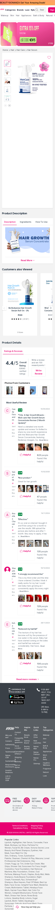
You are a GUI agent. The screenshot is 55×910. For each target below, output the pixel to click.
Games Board (27, 742)
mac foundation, (20, 871)
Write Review (38, 372)
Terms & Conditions (20, 826)
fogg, (13, 863)
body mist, (39, 874)
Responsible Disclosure (10, 766)
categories (10, 10)
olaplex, (31, 874)
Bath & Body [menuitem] (38, 15)
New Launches (37, 742)
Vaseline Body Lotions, (22, 898)
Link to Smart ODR (8, 778)
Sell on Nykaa (17, 766)
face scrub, (15, 885)
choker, (31, 871)
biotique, (14, 845)
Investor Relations (9, 771)
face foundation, (22, 869)
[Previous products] (4, 308)
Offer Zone (36, 736)
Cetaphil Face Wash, (30, 885)
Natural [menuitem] (49, 15)
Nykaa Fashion (37, 753)
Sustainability (10, 761)
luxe (27, 10)
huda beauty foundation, (25, 877)
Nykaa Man (36, 747)
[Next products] (51, 308)
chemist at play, (28, 858)
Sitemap (37, 764)
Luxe (45, 776)
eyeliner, (34, 850)
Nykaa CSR (7, 756)
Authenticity (10, 745)
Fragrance (47, 769)
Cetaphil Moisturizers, (21, 893)
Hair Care (20, 50)
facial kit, (16, 848)
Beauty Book (27, 736)
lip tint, (20, 863)
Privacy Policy (36, 828)
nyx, (23, 879)
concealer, (38, 842)
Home (5, 50)
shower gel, (16, 866)
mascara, (39, 858)
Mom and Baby (45, 757)
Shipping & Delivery (18, 759)
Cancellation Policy (20, 828)
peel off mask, (32, 882)
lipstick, (8, 842)
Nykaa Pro (36, 759)
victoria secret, (37, 848)
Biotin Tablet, (18, 901)
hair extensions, (24, 861)
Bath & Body (45, 747)
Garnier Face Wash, (18, 890)
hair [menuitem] (17, 15)
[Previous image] (5, 105)
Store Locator (18, 747)
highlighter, (17, 842)
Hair (12, 50)
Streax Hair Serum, (18, 895)
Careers (8, 741)
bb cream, (25, 848)
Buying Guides (27, 747)
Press (7, 748)
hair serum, (28, 842)
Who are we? (8, 736)
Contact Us (18, 733)
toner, (21, 856)
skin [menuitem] (12, 15)
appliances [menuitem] (26, 15)
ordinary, (13, 856)
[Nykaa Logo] (2, 9)
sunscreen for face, (31, 866)
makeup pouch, (20, 874)
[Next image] (9, 105)
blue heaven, (20, 882)
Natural (46, 772)
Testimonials (10, 752)
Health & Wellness (46, 764)
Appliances (47, 751)
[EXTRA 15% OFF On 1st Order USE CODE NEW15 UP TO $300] (27, 34)
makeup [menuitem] (4, 15)
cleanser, (16, 858)
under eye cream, (32, 863)
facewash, (16, 879)
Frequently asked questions (19, 740)
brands (20, 10)
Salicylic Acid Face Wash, (26, 903)
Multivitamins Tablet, (20, 887)
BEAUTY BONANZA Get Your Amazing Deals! (22, 2)
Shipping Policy (37, 826)
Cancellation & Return (19, 753)
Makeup (46, 735)
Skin (44, 739)
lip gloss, (23, 845)
